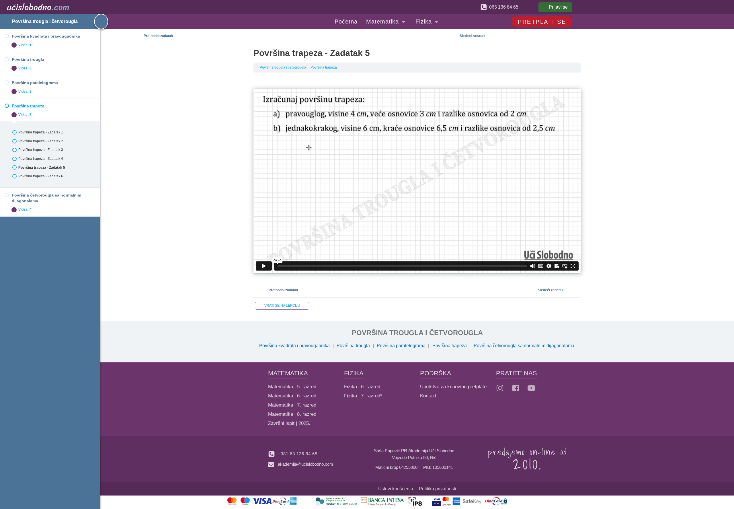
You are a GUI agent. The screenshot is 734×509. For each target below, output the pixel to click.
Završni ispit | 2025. (289, 423)
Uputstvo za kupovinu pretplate (453, 386)
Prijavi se (558, 7)
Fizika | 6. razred (362, 386)
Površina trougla (353, 345)
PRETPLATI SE (542, 22)
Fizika (423, 21)
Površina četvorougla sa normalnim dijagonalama (524, 345)
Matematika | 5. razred (292, 386)
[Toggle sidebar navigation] (96, 21)
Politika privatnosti (437, 488)
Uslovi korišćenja (395, 488)
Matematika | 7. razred (292, 405)
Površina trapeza (324, 67)
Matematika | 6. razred (292, 395)
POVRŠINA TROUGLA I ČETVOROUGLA (417, 333)
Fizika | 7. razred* (363, 395)
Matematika (382, 21)
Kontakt (428, 395)
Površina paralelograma (401, 345)
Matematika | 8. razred (292, 414)
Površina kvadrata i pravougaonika (294, 345)
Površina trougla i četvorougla (45, 21)
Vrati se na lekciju (282, 306)
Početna (346, 21)
